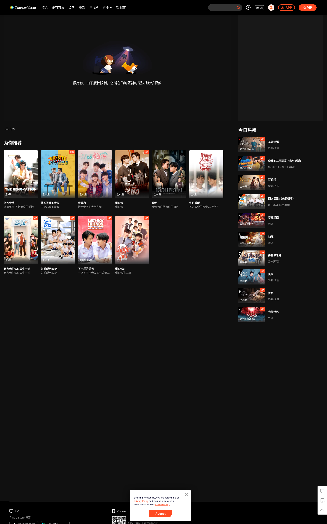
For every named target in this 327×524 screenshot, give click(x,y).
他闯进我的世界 (50, 203)
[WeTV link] (23, 8)
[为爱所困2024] (58, 240)
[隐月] (169, 174)
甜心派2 (120, 269)
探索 (123, 7)
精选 (45, 7)
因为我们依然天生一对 (17, 269)
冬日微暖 (194, 203)
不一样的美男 (86, 269)
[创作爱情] (21, 174)
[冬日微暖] (206, 174)
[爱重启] (95, 174)
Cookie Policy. (162, 504)
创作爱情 (9, 203)
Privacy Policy (141, 500)
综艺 (72, 7)
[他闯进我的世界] (58, 174)
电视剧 (93, 7)
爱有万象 (58, 7)
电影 (82, 7)
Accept (160, 513)
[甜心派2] (132, 240)
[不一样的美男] (95, 240)
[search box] (238, 7)
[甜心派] (132, 174)
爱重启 (82, 203)
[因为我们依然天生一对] (21, 240)
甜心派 (119, 203)
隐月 (154, 203)
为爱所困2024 (49, 269)
